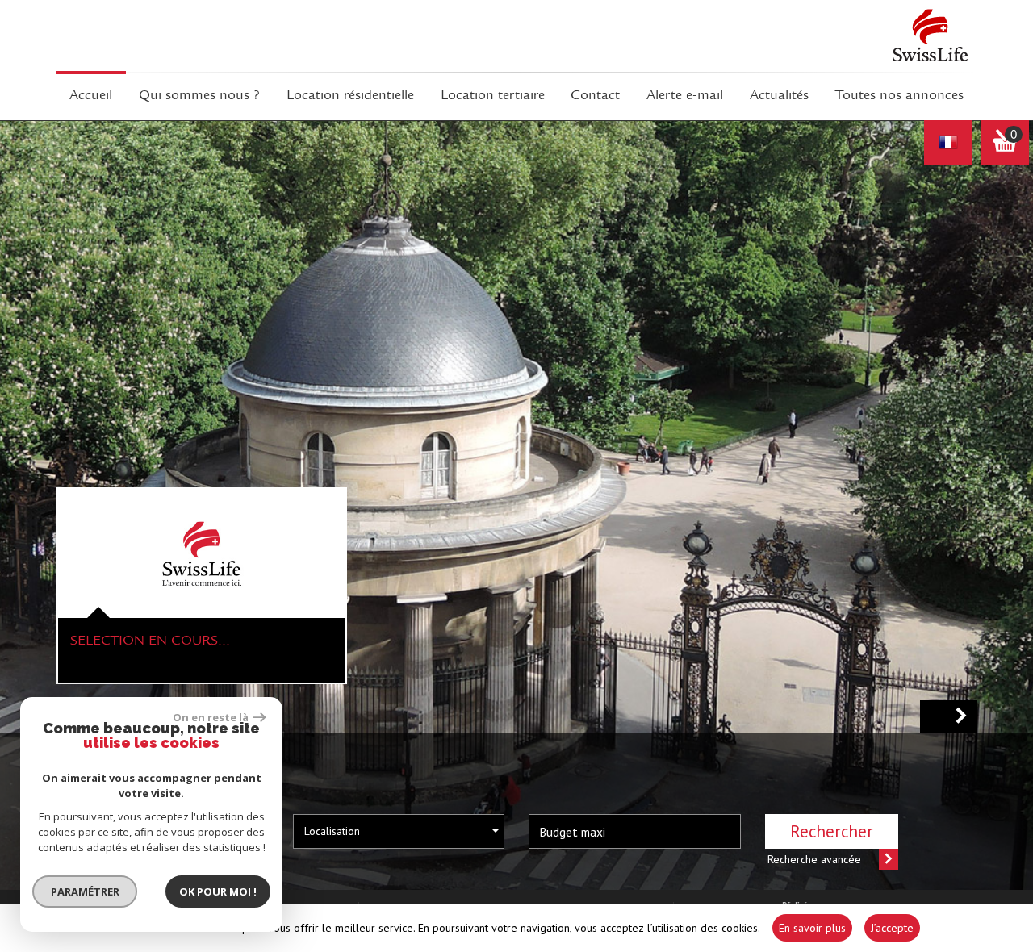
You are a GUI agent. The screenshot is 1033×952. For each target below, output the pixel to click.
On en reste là (211, 717)
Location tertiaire (493, 96)
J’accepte (892, 928)
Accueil (90, 96)
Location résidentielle (350, 96)
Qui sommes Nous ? (199, 96)
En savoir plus (812, 928)
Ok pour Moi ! (218, 891)
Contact (595, 96)
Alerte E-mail (684, 96)
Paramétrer (85, 891)
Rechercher (831, 831)
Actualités (779, 96)
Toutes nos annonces (899, 96)
